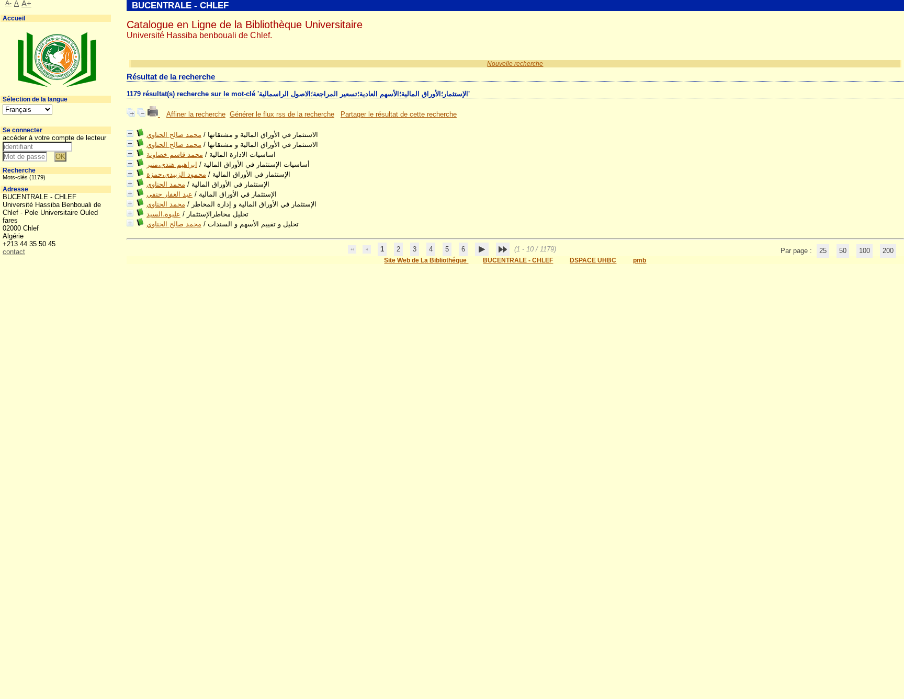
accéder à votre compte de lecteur (54, 138)
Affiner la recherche (195, 114)
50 (842, 251)
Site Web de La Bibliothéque (426, 260)
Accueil (14, 18)
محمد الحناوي (165, 184)
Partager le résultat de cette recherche (399, 114)
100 (864, 251)
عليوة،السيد (163, 214)
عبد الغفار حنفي (169, 194)
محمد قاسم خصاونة (174, 154)
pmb (639, 260)
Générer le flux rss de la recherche (282, 114)
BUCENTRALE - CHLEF (518, 260)
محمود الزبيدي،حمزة (176, 174)
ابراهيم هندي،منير (171, 164)
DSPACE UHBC (593, 260)
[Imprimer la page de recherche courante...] (154, 114)
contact (14, 252)
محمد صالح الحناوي (173, 135)
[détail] (130, 133)
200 (888, 251)
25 (823, 251)
